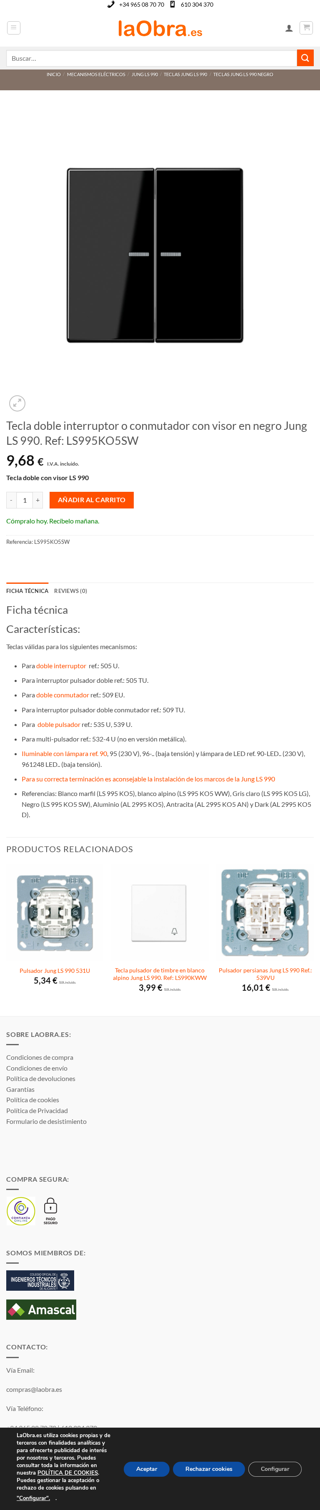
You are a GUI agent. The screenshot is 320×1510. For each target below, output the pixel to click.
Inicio (54, 74)
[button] (13, 28)
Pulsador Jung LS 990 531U (55, 970)
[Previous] (6, 939)
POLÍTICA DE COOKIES (68, 1473)
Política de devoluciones (40, 1078)
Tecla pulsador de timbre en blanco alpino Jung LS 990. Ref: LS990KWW (160, 974)
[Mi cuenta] (289, 28)
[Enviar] (305, 58)
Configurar (275, 1469)
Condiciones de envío (37, 1068)
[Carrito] (306, 28)
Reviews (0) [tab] (70, 591)
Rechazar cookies (208, 1469)
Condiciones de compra (39, 1057)
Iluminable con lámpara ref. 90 (64, 753)
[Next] (313, 939)
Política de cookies (32, 1099)
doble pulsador (58, 724)
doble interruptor (61, 665)
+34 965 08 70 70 (141, 4)
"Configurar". (33, 1498)
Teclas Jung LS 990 (185, 74)
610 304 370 (197, 4)
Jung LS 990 (145, 74)
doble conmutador (62, 695)
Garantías (20, 1089)
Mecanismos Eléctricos (96, 74)
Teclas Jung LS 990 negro (243, 74)
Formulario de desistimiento (46, 1121)
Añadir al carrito (92, 499)
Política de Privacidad (37, 1110)
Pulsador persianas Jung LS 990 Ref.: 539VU (265, 974)
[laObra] (160, 27)
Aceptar (146, 1469)
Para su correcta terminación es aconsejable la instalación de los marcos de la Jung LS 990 (149, 779)
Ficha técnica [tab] (27, 591)
